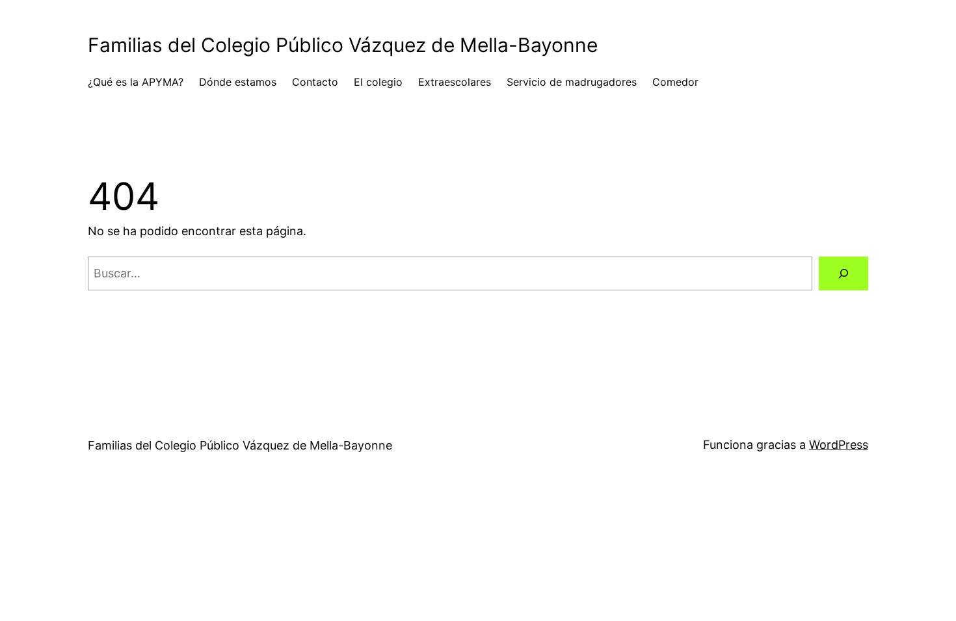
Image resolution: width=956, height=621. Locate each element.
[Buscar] (843, 273)
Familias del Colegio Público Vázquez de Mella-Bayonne (343, 45)
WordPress (838, 444)
